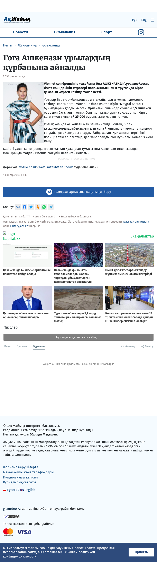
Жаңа (6, 346)
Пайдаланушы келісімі (20, 477)
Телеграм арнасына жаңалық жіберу (82, 192)
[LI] (12, 500)
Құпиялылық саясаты (19, 482)
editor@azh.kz (19, 225)
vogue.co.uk (28, 167)
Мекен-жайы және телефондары (28, 472)
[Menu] (152, 20)
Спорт (106, 32)
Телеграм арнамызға (136, 221)
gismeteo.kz (12, 509)
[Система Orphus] (11, 516)
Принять (141, 552)
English (30, 490)
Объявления (64, 32)
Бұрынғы (39, 346)
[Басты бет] (17, 20)
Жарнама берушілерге (20, 467)
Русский (13, 490)
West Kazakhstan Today (55, 167)
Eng (144, 20)
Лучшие (22, 346)
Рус (134, 20)
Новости (20, 32)
